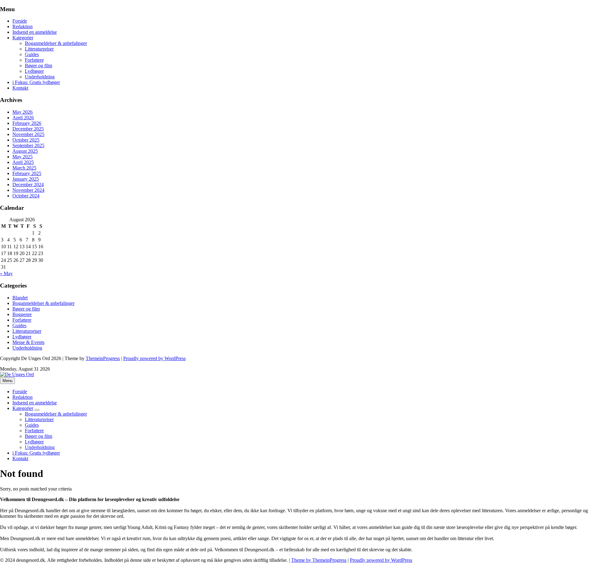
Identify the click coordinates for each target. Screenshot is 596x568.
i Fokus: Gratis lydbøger (36, 82)
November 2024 (28, 190)
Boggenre (22, 314)
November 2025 (28, 134)
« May (6, 273)
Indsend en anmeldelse (34, 32)
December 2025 (28, 128)
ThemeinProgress (103, 358)
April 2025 (23, 162)
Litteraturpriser (39, 48)
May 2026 (22, 112)
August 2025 (25, 151)
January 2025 (25, 179)
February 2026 (26, 123)
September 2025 (28, 145)
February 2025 (26, 173)
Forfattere (34, 60)
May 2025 (22, 156)
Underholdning (40, 76)
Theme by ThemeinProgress (318, 560)
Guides (32, 54)
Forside (19, 21)
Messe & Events (28, 342)
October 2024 (25, 195)
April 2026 (23, 117)
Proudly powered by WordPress (154, 358)
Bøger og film (38, 65)
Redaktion (22, 26)
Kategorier (22, 37)
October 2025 (25, 140)
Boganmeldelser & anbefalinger (56, 43)
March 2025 (24, 167)
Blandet (20, 297)
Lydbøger (34, 71)
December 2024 (28, 184)
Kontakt (20, 87)
